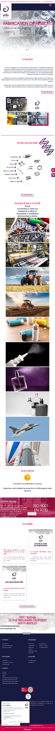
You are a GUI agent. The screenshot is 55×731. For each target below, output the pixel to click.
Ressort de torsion (33, 651)
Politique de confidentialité (11, 727)
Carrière (4, 674)
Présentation (5, 643)
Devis (3, 675)
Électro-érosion (43, 643)
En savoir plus (15, 42)
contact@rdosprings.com (48, 1)
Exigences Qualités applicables (9, 683)
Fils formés (31, 652)
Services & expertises (7, 645)
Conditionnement (43, 647)
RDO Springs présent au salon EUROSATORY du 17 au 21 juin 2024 (14, 552)
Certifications (5, 664)
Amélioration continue (7, 662)
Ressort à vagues (43, 645)
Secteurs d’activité (6, 647)
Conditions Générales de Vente (10, 677)
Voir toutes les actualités (26, 605)
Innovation (4, 660)
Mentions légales (23, 727)
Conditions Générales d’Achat (9, 679)
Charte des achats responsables (10, 681)
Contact (4, 672)
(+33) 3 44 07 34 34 (36, 1)
